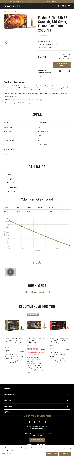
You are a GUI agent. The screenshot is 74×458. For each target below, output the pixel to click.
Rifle (10, 11)
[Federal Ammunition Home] (11, 6)
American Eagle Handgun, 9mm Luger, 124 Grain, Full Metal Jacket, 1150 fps (59, 341)
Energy (9, 179)
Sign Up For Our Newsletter (37, 417)
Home (4, 11)
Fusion (15, 11)
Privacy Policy (13, 450)
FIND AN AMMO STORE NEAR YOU (62, 65)
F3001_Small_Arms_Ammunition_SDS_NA (38, 292)
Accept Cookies (52, 454)
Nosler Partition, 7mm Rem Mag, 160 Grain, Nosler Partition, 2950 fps (35, 341)
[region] (37, 451)
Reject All (65, 454)
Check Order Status (37, 440)
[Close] (71, 448)
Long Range (11, 191)
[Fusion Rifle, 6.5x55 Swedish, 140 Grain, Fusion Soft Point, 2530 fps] (19, 42)
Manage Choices (6, 454)
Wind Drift (10, 183)
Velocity (10, 175)
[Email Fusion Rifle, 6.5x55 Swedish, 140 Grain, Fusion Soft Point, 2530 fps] (60, 71)
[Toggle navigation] (69, 6)
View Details (51, 1)
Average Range (12, 187)
